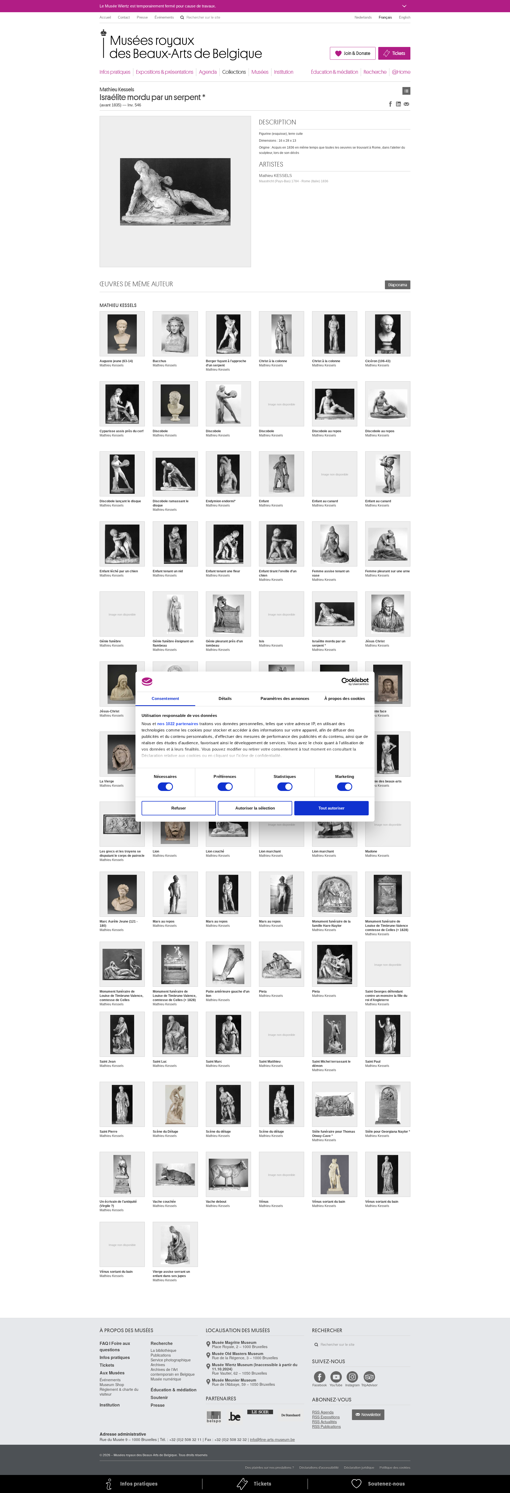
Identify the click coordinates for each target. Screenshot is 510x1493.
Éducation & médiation (334, 72)
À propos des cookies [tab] (344, 698)
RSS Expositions (326, 1416)
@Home (401, 72)
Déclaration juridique (359, 1467)
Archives (158, 1364)
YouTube (336, 1385)
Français (385, 17)
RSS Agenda (323, 1412)
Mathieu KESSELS (293, 178)
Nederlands (363, 17)
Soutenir (159, 1397)
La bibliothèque (163, 1350)
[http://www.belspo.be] (214, 1416)
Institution (283, 72)
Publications (161, 1355)
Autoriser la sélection (255, 808)
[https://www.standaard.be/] (291, 1415)
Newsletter (371, 1415)
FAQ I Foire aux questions (115, 1346)
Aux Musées (112, 1373)
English (404, 17)
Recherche (375, 72)
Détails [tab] (225, 698)
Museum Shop (112, 1384)
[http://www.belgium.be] (235, 1416)
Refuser (178, 808)
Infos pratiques (115, 72)
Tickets (398, 53)
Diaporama (397, 285)
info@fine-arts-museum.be (272, 1439)
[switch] (225, 786)
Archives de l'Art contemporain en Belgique (173, 1372)
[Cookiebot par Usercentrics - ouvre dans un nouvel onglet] (345, 682)
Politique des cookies (395, 1467)
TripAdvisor (369, 1385)
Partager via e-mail (406, 104)
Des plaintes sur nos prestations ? (269, 1467)
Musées (260, 72)
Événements (164, 17)
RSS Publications (326, 1426)
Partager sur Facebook (390, 104)
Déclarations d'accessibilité (319, 1467)
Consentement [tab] (165, 698)
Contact (124, 17)
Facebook (319, 1385)
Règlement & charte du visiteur (119, 1391)
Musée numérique (166, 1379)
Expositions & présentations (164, 72)
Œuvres (406, 91)
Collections (234, 72)
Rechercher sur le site (182, 17)
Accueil (105, 17)
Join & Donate (357, 53)
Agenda (208, 72)
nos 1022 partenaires (177, 723)
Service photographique (171, 1359)
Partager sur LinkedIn (398, 104)
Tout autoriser (331, 808)
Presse (142, 17)
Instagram (352, 1385)
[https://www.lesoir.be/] (260, 1411)
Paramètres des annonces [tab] (285, 698)
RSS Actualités (324, 1421)
